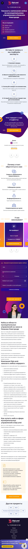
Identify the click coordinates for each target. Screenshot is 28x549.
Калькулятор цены (7, 546)
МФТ (16, 513)
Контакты (14, 536)
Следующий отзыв (16, 155)
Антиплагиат (14, 530)
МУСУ (16, 507)
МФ (23, 510)
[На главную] (13, 3)
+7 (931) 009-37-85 (14, 7)
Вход (25, 3)
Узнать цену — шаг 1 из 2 (14, 299)
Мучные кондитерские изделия (11, 510)
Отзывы (14, 537)
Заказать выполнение (14, 243)
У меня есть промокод (14, 289)
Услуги (14, 528)
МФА (11, 513)
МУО (11, 507)
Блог (14, 534)
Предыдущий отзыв (11, 155)
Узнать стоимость (14, 37)
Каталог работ (14, 532)
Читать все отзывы (14, 130)
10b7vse (22, 543)
